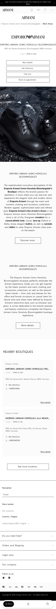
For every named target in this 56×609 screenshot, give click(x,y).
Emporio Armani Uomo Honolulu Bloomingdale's (21, 24)
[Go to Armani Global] (7, 10)
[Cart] (47, 604)
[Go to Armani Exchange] (52, 10)
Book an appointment (27, 80)
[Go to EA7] (45, 10)
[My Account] (28, 604)
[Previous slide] (1, 3)
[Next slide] (54, 3)
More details (46, 402)
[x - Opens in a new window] (3, 577)
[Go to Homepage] (28, 17)
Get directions (14, 385)
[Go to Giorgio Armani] (31, 10)
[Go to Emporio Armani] (38, 10)
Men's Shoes (48, 24)
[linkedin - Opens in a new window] (9, 577)
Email (5, 495)
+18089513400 (14, 389)
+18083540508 (14, 440)
